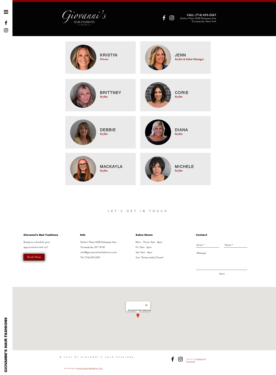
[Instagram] (172, 18)
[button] (6, 12)
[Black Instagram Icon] (180, 359)
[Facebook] (164, 18)
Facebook (200, 359)
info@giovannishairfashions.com (98, 252)
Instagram (190, 361)
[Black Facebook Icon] (172, 359)
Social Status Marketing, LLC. (90, 368)
